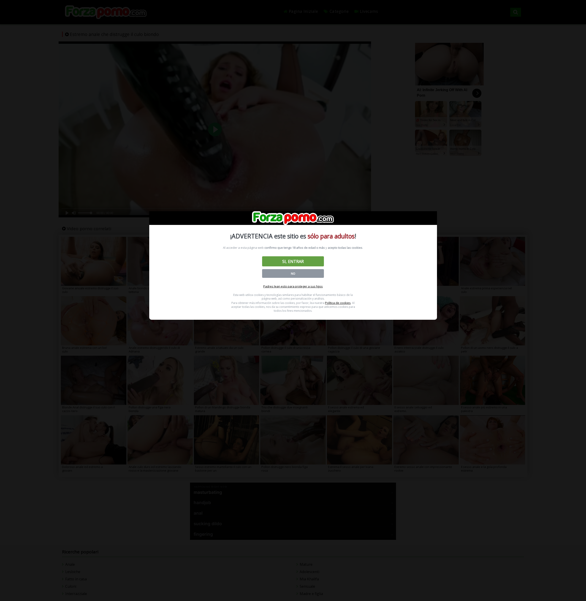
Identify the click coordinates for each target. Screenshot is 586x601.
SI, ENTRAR (293, 261)
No (293, 273)
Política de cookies (338, 303)
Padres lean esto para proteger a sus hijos (293, 286)
